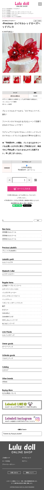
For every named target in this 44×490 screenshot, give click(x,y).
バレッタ (29, 12)
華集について (30, 472)
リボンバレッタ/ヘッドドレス (19, 12)
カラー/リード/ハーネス (10, 289)
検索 (38, 220)
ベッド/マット (7, 299)
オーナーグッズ (7, 347)
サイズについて (26, 458)
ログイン (24, 461)
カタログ (5, 370)
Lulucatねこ (6, 313)
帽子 (3, 306)
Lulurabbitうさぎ (7, 316)
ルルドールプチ (7, 262)
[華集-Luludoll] (22, 4)
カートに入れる (23, 188)
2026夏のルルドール (9, 232)
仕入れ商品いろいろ (9, 393)
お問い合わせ (14, 472)
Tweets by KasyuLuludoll (12, 434)
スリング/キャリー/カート (11, 296)
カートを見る (6, 461)
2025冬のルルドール (9, 239)
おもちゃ (5, 310)
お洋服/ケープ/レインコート (11, 285)
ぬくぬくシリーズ (8, 323)
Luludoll (8, 10)
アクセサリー (17, 8)
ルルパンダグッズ (8, 335)
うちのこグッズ (7, 358)
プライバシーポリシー (8, 464)
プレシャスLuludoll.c (16, 16)
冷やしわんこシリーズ (9, 320)
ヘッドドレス (30, 13)
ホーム (3, 8)
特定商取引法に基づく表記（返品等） (22, 203)
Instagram (22, 419)
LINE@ (22, 404)
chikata (4, 382)
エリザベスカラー (8, 274)
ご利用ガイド (6, 458)
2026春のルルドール (9, 235)
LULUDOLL (9, 8)
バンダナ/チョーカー (9, 292)
